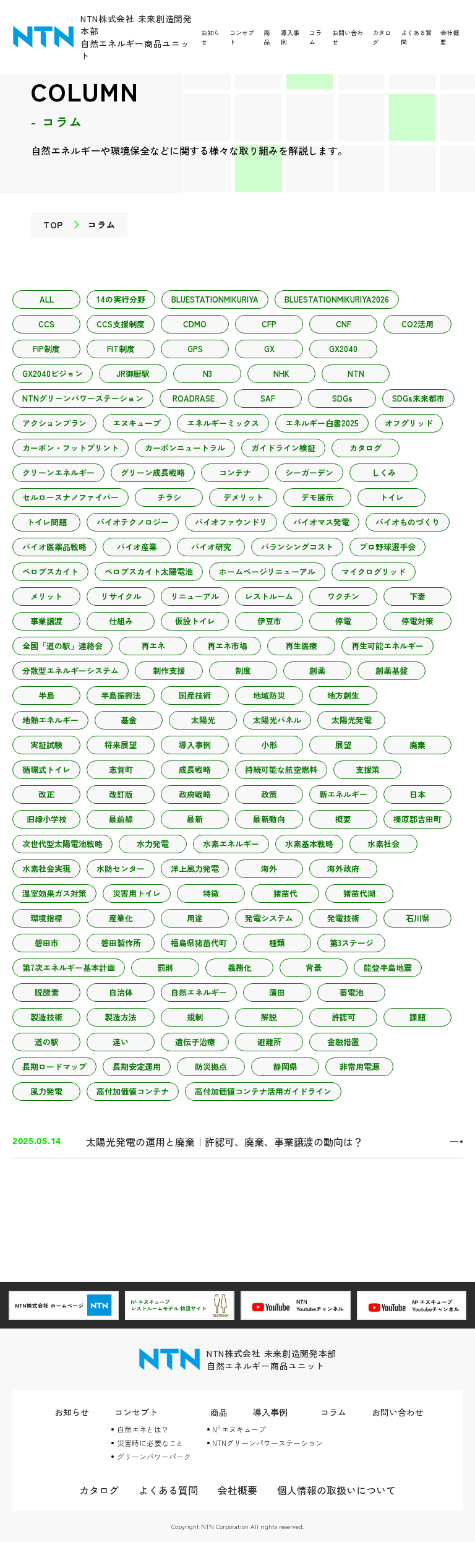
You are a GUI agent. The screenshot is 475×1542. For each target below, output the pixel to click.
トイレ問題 (47, 522)
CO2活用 (417, 324)
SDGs (342, 398)
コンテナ (235, 472)
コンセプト (136, 1412)
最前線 (121, 819)
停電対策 (417, 621)
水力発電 (153, 844)
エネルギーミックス (223, 423)
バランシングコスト (297, 547)
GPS (195, 349)
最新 (195, 819)
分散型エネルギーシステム (70, 670)
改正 (46, 794)
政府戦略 (195, 794)
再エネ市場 (227, 646)
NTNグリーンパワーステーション (82, 398)
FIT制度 (121, 349)
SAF (267, 398)
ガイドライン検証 (283, 448)
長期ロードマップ (54, 1066)
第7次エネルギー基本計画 (68, 967)
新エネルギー (343, 794)
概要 (343, 819)
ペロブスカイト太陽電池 (149, 571)
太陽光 (203, 720)
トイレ (392, 497)
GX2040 (343, 349)
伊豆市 (269, 621)
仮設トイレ (195, 621)
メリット (46, 596)
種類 (277, 943)
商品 (266, 37)
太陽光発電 (352, 720)
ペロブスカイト (50, 571)
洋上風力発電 (195, 868)
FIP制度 (46, 349)
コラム (333, 1412)
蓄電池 (352, 992)
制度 (243, 670)
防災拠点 (211, 1066)
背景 (314, 967)
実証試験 (46, 745)
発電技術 (343, 918)
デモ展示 (317, 497)
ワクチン (343, 596)
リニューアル (195, 596)
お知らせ (71, 1412)
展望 (343, 745)
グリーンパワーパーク (154, 1456)
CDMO (195, 324)
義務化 (240, 967)
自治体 (121, 992)
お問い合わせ (398, 1412)
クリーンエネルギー (58, 472)
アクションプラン (54, 423)
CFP (269, 324)
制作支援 (169, 670)
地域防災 (269, 695)
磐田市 (47, 943)
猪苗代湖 (359, 893)
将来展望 (121, 745)
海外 (269, 868)
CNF (343, 324)
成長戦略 (195, 769)
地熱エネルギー (50, 720)
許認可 (344, 1017)
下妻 (417, 596)
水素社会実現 (46, 868)
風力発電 (46, 1091)
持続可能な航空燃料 (281, 769)
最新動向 (269, 819)
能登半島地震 (388, 967)
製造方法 (121, 1017)
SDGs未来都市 (418, 398)
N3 (207, 373)
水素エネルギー (231, 844)
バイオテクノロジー (132, 522)
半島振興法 (121, 695)
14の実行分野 (120, 299)
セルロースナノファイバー (70, 497)
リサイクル (121, 596)
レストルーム (269, 596)
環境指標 (46, 918)
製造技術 (46, 1017)
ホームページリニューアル (267, 571)
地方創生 (343, 695)
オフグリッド (409, 423)
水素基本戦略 (309, 844)
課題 (417, 1017)
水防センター (120, 868)
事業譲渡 (46, 621)
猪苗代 (285, 893)
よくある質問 (168, 1490)
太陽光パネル (277, 720)
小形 (269, 745)
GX (269, 349)
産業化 (121, 918)
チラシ (169, 497)
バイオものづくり (407, 522)
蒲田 (277, 992)
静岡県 (285, 1066)
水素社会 (383, 844)
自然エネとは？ (143, 1429)
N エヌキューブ (239, 1429)
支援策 (368, 769)
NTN (356, 373)
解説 (269, 1017)
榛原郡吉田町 (417, 819)
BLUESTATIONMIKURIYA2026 (337, 299)
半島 (46, 695)
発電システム (269, 918)
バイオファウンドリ (231, 522)
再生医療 (301, 646)
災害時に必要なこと (150, 1442)
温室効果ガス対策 (54, 893)
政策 (269, 794)
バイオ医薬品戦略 (54, 547)
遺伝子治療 (195, 1042)
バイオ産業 (137, 547)
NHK (281, 373)
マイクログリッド (373, 571)
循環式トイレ (46, 769)
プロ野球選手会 (387, 547)
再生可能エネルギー (387, 646)
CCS (46, 324)
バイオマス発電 (321, 522)
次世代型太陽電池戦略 (62, 844)
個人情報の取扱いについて (336, 1490)
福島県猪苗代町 (199, 943)
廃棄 (417, 745)
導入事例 (195, 745)
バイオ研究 (211, 547)
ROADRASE (194, 398)
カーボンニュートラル (185, 448)
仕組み (121, 621)
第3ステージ (352, 943)
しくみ (384, 472)
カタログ (365, 448)
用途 (195, 918)
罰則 (165, 967)
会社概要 (237, 1490)
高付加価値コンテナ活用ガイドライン (263, 1091)
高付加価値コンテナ (132, 1091)
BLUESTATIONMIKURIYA (215, 299)
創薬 (317, 670)
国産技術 (195, 695)
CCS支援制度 (120, 324)
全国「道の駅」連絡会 (62, 646)
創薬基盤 (391, 670)
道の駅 (47, 1042)
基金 (129, 720)
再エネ (153, 646)
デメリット (243, 497)
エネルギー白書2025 (322, 423)
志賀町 (121, 769)
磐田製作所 (121, 943)
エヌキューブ (137, 423)
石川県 (418, 918)
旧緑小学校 (47, 819)
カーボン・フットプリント (70, 448)
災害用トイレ (137, 893)
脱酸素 (47, 992)
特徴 (211, 893)
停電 (343, 621)
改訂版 (121, 794)
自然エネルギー (199, 992)
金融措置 (343, 1042)
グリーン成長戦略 (153, 472)
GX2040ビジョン (52, 373)
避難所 (269, 1042)
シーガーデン (309, 472)
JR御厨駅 (133, 373)
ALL (47, 299)
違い (121, 1042)
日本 (417, 794)
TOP (53, 224)
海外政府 (343, 868)
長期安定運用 (137, 1066)
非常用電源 (360, 1066)
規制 (195, 1017)
